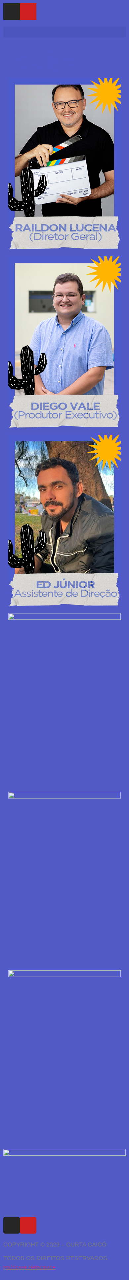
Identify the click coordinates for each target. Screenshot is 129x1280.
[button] (64, 32)
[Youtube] (28, 11)
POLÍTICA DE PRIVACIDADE (29, 1267)
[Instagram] (11, 11)
